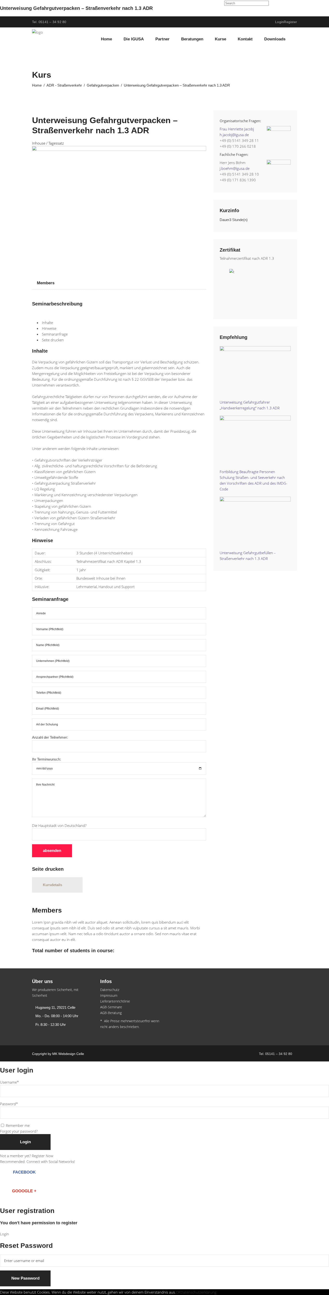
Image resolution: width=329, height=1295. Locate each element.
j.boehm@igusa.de (235, 168)
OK (178, 1292)
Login (279, 22)
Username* (9, 1082)
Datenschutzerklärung (199, 1292)
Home (37, 85)
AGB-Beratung (111, 1012)
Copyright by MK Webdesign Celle (58, 1054)
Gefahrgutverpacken (103, 85)
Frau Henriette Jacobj (237, 129)
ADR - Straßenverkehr (64, 85)
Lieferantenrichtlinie (115, 1001)
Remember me (18, 1125)
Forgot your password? (19, 1131)
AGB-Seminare (111, 1007)
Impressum (108, 995)
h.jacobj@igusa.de (234, 134)
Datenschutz (109, 989)
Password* (9, 1103)
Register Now (42, 1155)
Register (290, 22)
